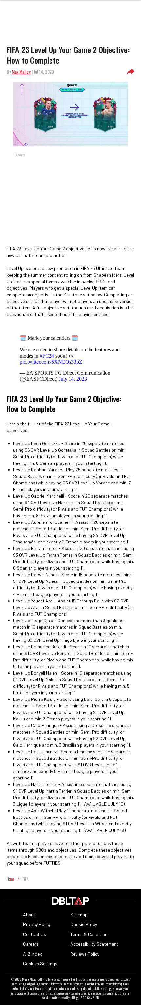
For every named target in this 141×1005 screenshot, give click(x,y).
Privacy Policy (36, 924)
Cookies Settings (40, 963)
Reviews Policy (84, 953)
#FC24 (47, 356)
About (29, 914)
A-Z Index (32, 953)
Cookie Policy (83, 924)
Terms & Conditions (90, 934)
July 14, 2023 (73, 379)
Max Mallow (21, 71)
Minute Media (29, 979)
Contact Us (34, 934)
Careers (31, 944)
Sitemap (79, 914)
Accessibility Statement (94, 944)
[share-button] (130, 71)
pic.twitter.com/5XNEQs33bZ (51, 362)
